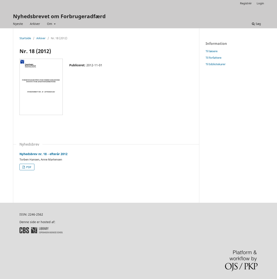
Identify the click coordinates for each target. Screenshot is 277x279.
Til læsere (211, 51)
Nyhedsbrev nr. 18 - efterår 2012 (43, 154)
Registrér (246, 3)
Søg (258, 24)
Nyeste (18, 24)
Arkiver (35, 24)
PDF (28, 167)
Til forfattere (213, 58)
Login (260, 3)
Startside (25, 38)
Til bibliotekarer (215, 64)
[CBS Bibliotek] (41, 232)
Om (50, 24)
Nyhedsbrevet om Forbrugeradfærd (59, 16)
